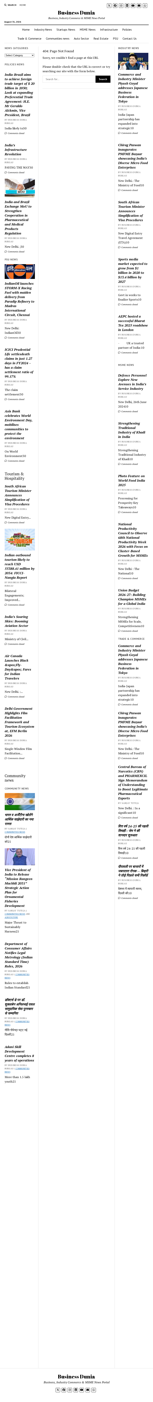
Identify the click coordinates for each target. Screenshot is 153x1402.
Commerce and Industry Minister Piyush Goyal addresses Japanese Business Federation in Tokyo (133, 87)
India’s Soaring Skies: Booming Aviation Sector (16, 621)
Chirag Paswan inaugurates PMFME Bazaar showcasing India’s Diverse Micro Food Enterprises (133, 156)
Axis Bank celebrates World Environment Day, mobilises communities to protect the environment (18, 424)
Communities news (57, 38)
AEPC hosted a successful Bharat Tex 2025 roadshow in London (133, 323)
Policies (127, 29)
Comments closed (15, 133)
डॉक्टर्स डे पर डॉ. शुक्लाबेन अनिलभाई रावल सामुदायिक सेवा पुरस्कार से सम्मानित (20, 1006)
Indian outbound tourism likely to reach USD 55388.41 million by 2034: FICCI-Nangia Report (20, 566)
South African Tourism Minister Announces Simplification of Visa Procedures (18, 495)
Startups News (66, 29)
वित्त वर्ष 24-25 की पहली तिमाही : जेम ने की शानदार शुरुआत (133, 830)
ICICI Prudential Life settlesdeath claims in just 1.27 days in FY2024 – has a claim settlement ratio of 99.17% (19, 363)
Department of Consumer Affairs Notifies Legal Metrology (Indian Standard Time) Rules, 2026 (19, 954)
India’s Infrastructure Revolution (16, 149)
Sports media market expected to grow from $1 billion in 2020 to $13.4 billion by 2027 (132, 270)
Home (23, 5)
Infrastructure (109, 29)
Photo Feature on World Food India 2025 (131, 480)
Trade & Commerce (29, 38)
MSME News (88, 29)
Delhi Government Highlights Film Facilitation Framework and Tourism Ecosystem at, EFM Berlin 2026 (19, 722)
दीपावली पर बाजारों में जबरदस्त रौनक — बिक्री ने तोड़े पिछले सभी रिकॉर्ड (133, 871)
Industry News (43, 29)
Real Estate (100, 38)
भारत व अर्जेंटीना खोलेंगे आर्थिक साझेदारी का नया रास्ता (19, 819)
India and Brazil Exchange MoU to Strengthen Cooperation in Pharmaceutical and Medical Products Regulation (18, 217)
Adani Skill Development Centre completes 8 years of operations (19, 1053)
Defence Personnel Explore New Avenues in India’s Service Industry (132, 382)
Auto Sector (81, 38)
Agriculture (11, 917)
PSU (115, 38)
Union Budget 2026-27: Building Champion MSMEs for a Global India (132, 597)
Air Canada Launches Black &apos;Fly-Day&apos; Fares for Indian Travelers (18, 667)
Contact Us (130, 38)
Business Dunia (76, 12)
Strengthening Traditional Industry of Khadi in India (131, 430)
